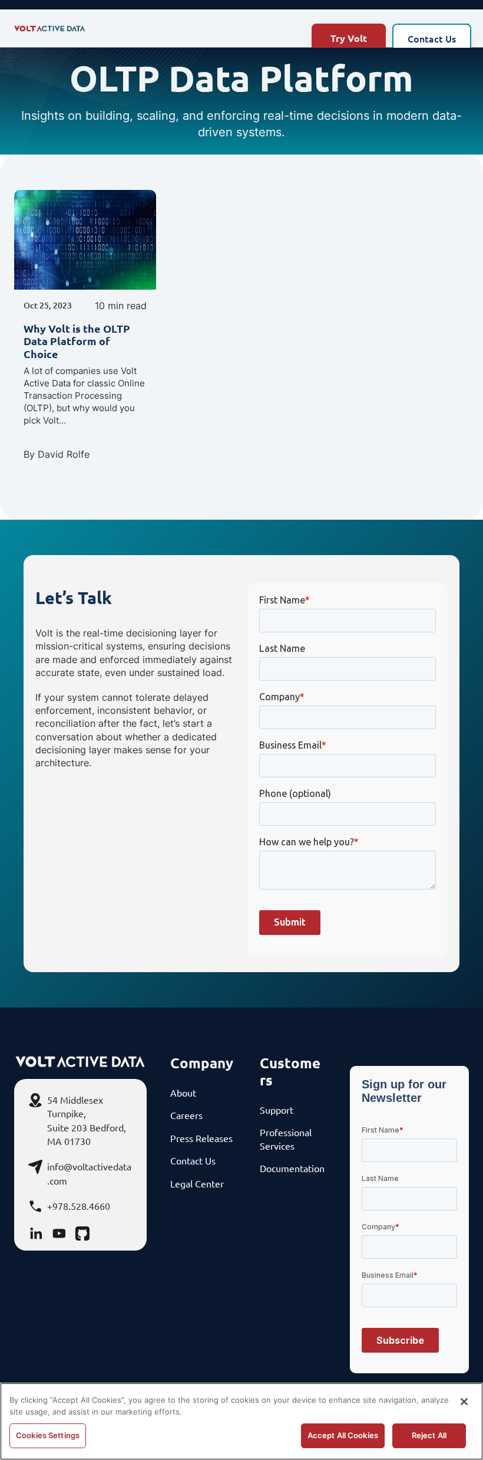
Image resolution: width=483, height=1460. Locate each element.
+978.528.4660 (78, 1206)
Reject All (429, 1435)
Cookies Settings (48, 1435)
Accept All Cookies (342, 1435)
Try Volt (348, 38)
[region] (241, 1421)
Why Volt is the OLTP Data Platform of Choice (77, 341)
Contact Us (432, 38)
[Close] (464, 1402)
